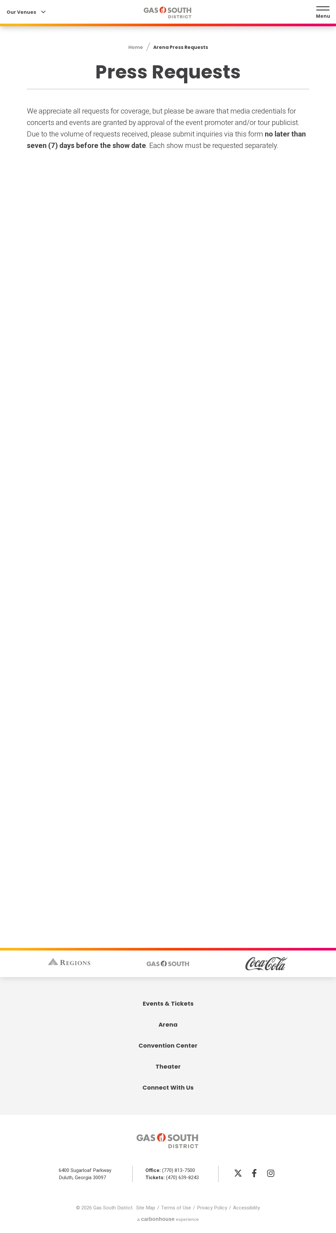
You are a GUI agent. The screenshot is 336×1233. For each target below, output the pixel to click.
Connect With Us (168, 1087)
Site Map (145, 1207)
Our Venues (22, 12)
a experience (168, 1219)
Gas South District (168, 12)
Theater (168, 1066)
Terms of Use (176, 1207)
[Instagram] (270, 1173)
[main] (168, 454)
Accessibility (246, 1207)
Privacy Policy (212, 1207)
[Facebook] (254, 1173)
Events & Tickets (168, 1003)
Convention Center (168, 1045)
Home (135, 47)
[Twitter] (237, 1173)
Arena (168, 1024)
